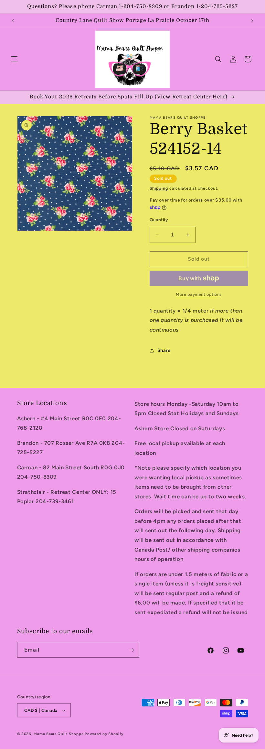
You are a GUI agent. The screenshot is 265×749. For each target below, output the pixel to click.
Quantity (159, 219)
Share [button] (164, 350)
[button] (14, 59)
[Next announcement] (252, 21)
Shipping (159, 188)
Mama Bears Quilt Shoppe (58, 734)
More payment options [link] (199, 294)
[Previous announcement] (13, 21)
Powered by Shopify (104, 734)
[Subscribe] (131, 650)
